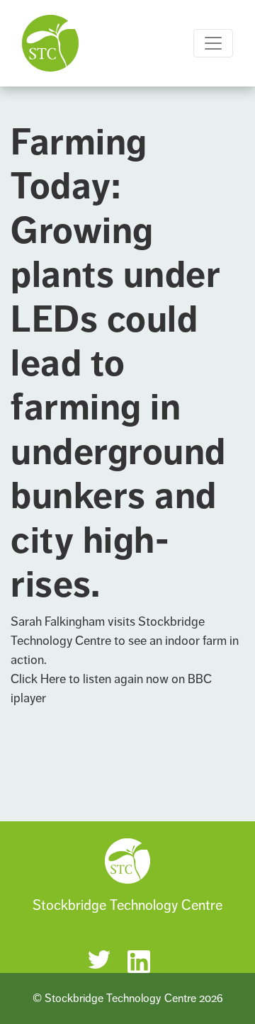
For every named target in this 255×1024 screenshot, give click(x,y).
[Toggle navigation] (213, 43)
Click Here (38, 679)
